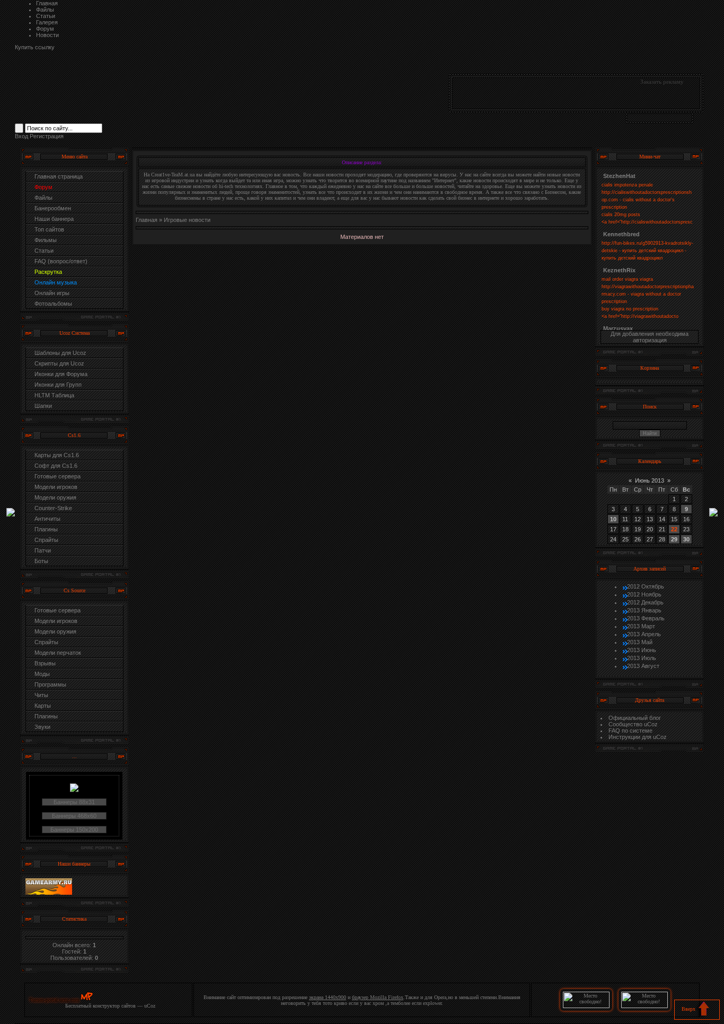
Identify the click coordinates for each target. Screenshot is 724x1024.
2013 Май (639, 642)
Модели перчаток (57, 652)
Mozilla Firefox (386, 997)
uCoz (149, 1006)
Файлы (45, 9)
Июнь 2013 (649, 480)
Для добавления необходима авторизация (649, 337)
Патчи (42, 550)
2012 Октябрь (645, 586)
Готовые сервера (57, 476)
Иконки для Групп (58, 384)
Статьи (45, 16)
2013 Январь (644, 610)
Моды (42, 674)
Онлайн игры (51, 293)
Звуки (42, 727)
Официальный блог (634, 718)
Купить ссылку (35, 47)
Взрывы (45, 663)
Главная (47, 3)
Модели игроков (55, 487)
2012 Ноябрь (644, 594)
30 (686, 539)
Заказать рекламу (662, 81)
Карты (42, 705)
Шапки (43, 406)
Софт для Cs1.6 (55, 465)
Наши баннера (54, 219)
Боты (41, 561)
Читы (41, 695)
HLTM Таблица (54, 395)
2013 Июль (641, 658)
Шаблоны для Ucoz (60, 353)
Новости (47, 35)
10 (613, 519)
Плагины (46, 529)
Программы (50, 684)
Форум (45, 28)
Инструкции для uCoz (637, 737)
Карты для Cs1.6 (56, 455)
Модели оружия (55, 497)
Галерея (47, 22)
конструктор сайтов (114, 1006)
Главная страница (58, 176)
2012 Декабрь (645, 602)
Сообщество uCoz (633, 724)
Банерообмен (52, 208)
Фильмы (45, 240)
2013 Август (643, 666)
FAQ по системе (630, 730)
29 (674, 539)
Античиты (47, 518)
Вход (21, 136)
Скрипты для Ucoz (59, 363)
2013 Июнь (641, 650)
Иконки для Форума (60, 374)
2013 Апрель (644, 634)
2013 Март (641, 626)
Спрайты (46, 540)
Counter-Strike (53, 508)
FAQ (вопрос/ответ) (60, 261)
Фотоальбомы (53, 303)
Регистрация (47, 136)
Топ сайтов (49, 229)
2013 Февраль (646, 618)
